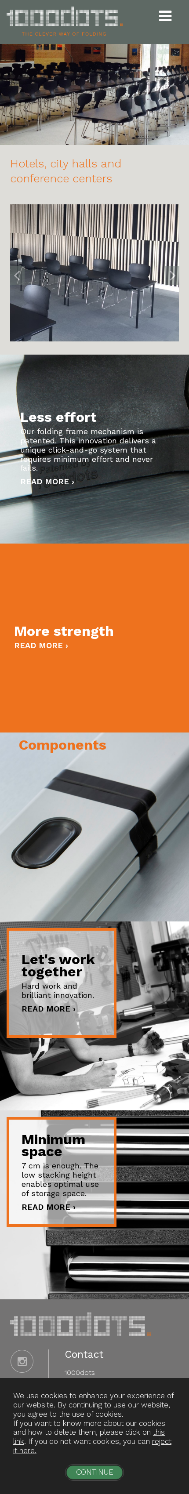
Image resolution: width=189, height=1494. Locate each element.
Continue (94, 1472)
